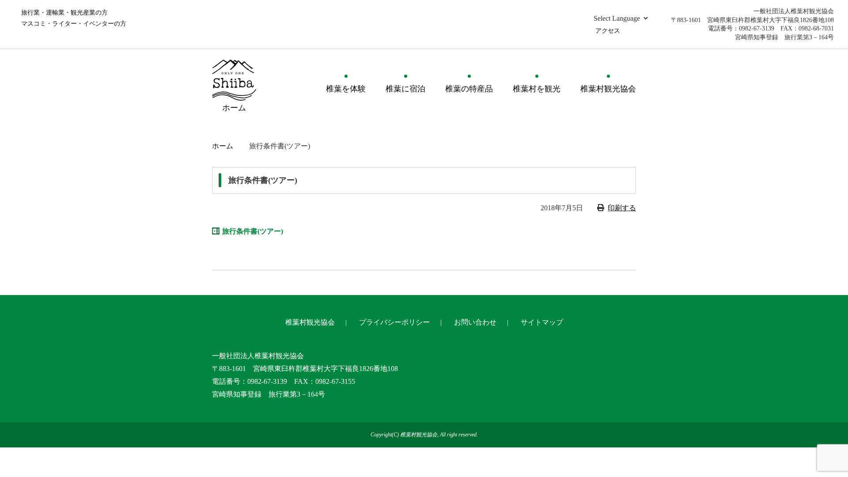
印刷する (622, 208)
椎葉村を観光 (536, 88)
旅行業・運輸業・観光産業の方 (64, 12)
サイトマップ (542, 322)
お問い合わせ (475, 322)
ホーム (222, 146)
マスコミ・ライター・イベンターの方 (73, 23)
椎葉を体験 (346, 88)
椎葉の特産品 (469, 88)
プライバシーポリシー (394, 322)
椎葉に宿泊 (405, 88)
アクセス (607, 30)
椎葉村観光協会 (608, 88)
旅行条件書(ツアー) (252, 231)
